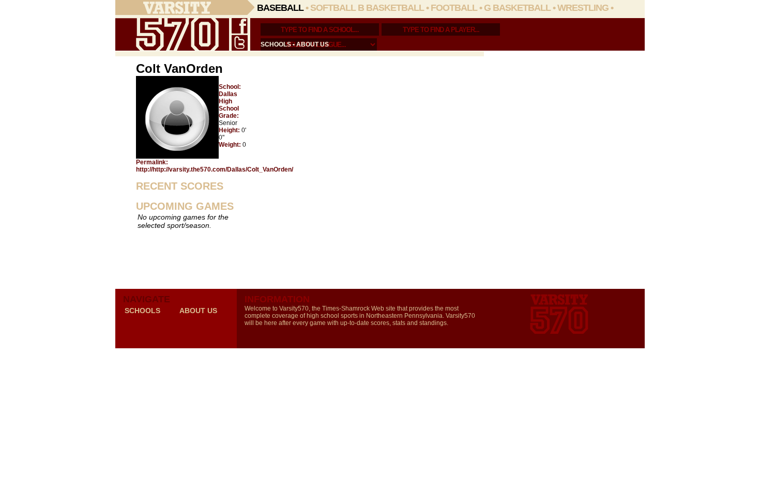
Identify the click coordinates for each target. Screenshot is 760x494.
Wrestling (583, 8)
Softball (333, 8)
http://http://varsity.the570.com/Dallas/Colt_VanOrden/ (214, 169)
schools (276, 44)
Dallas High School (229, 101)
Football (454, 8)
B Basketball (391, 8)
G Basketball (517, 8)
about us (312, 44)
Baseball (280, 8)
